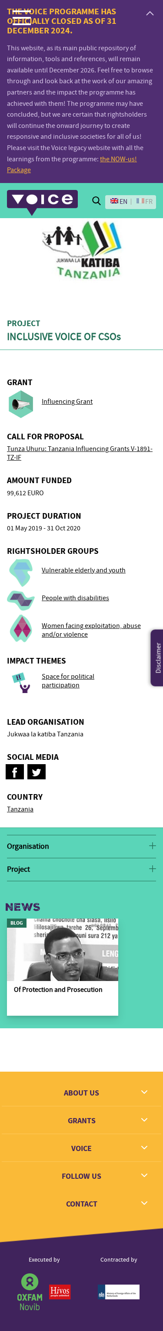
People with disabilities (75, 598)
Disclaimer (158, 657)
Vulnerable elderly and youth (84, 570)
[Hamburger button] (22, 17)
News (22, 907)
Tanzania (20, 809)
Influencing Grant (67, 401)
